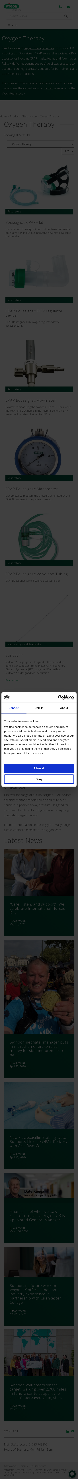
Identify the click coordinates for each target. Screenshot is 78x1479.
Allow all (39, 768)
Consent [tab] (14, 707)
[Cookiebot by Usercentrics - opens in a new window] (58, 697)
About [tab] (64, 707)
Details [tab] (39, 707)
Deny (39, 779)
